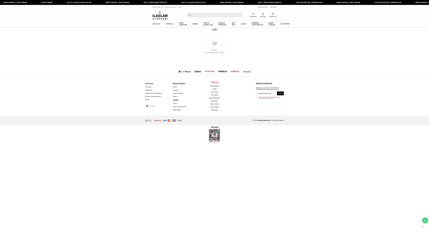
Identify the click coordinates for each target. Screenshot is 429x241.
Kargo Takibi (177, 110)
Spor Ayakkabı (214, 107)
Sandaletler (214, 110)
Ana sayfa (148, 87)
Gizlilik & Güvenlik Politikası (153, 93)
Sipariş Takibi (264, 7)
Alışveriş (175, 90)
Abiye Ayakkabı (214, 86)
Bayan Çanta (215, 104)
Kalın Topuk (214, 92)
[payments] (164, 120)
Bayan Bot (214, 101)
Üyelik (175, 87)
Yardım (175, 103)
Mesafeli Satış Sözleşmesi (153, 96)
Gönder (280, 93)
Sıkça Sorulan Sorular (179, 106)
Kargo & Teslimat (178, 93)
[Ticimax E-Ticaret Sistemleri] (215, 127)
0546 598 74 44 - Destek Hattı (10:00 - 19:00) (168, 7)
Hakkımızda (148, 90)
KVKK (147, 100)
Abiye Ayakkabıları (214, 98)
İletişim (274, 7)
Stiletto (214, 89)
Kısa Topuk (214, 95)
